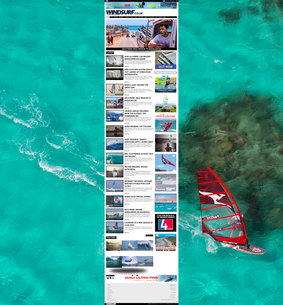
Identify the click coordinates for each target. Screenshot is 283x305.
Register (172, 1)
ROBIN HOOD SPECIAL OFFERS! (137, 197)
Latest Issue (151, 17)
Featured (111, 238)
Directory (109, 295)
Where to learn (162, 17)
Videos (131, 17)
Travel (135, 17)
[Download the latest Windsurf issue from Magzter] (113, 278)
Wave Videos (118, 106)
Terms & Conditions (112, 300)
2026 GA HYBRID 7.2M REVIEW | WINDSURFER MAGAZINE (141, 49)
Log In (167, 1)
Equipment (121, 17)
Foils (156, 17)
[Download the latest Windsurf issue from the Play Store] (110, 278)
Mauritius (108, 218)
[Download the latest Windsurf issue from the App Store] (108, 278)
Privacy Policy (111, 299)
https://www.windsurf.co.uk (153, 303)
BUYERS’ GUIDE (116, 206)
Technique (127, 17)
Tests (111, 17)
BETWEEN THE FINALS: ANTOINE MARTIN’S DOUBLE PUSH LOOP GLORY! (138, 183)
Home (108, 17)
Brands (146, 17)
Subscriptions (172, 297)
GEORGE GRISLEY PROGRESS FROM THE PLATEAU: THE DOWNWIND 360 (136, 113)
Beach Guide (140, 17)
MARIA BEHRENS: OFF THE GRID (137, 127)
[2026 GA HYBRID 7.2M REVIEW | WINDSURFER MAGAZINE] (141, 34)
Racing (108, 106)
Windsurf (120, 94)
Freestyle (113, 120)
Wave (176, 303)
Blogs (109, 297)
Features (116, 17)
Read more (126, 66)
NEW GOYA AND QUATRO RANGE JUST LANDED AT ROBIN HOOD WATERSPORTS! (138, 72)
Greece (118, 232)
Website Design (170, 303)
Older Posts (149, 235)
